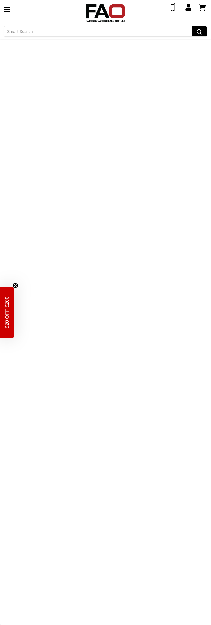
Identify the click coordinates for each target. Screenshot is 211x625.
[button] (7, 312)
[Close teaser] (15, 285)
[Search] (199, 31)
